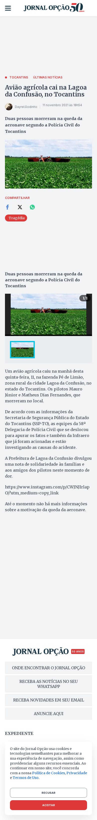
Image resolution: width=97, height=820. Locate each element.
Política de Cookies (48, 773)
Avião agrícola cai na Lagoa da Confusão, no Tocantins (46, 91)
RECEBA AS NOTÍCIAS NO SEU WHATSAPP (48, 684)
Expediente (19, 733)
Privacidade (76, 773)
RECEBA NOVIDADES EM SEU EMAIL (48, 700)
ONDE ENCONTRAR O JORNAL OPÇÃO (48, 667)
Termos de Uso (26, 777)
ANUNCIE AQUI (48, 713)
